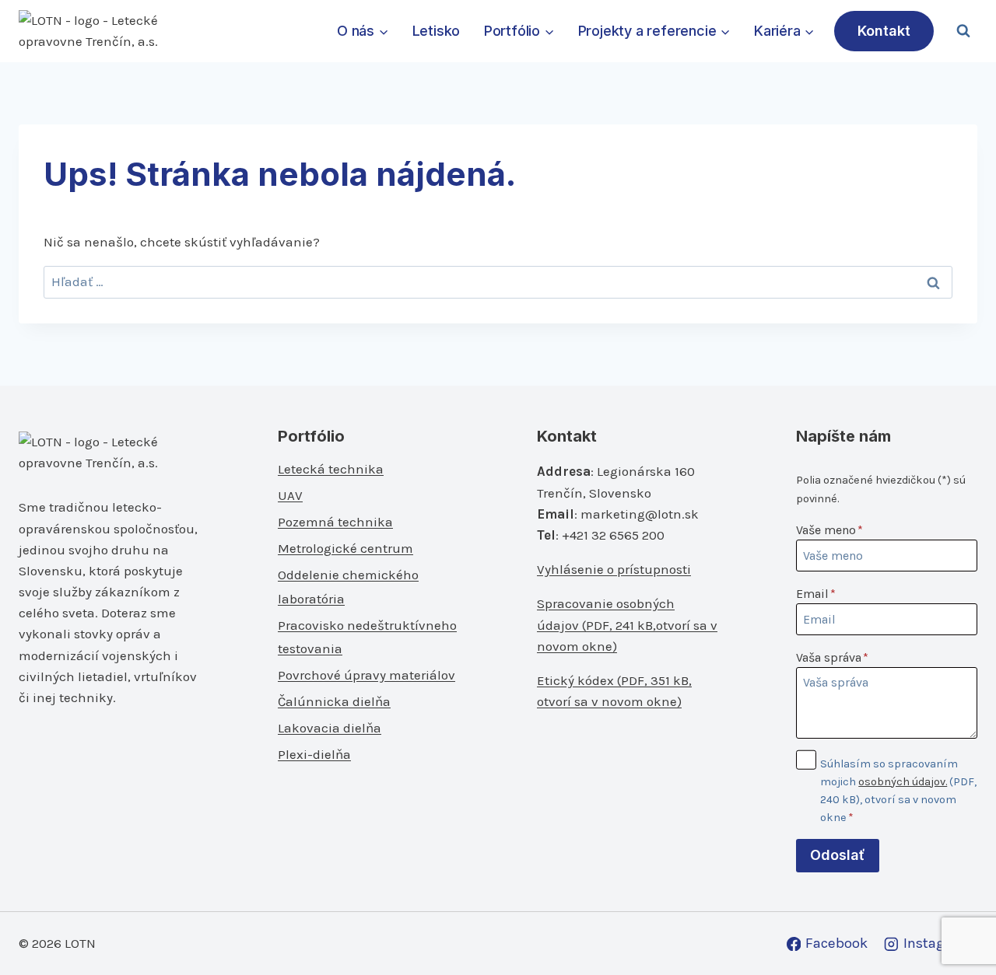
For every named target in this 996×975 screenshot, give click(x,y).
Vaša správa (832, 657)
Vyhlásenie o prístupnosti (614, 569)
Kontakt (883, 31)
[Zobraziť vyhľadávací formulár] (963, 31)
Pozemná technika (335, 521)
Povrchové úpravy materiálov (366, 675)
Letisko (436, 31)
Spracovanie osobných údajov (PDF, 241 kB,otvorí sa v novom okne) (627, 624)
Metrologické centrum (345, 548)
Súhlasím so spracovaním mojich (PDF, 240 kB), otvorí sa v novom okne (898, 790)
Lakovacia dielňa (329, 728)
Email (816, 593)
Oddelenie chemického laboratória (348, 586)
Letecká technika (331, 469)
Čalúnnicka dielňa (334, 701)
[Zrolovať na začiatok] (958, 929)
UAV (290, 495)
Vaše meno (829, 529)
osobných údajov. (902, 781)
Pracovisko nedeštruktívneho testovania (367, 637)
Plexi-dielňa (314, 754)
